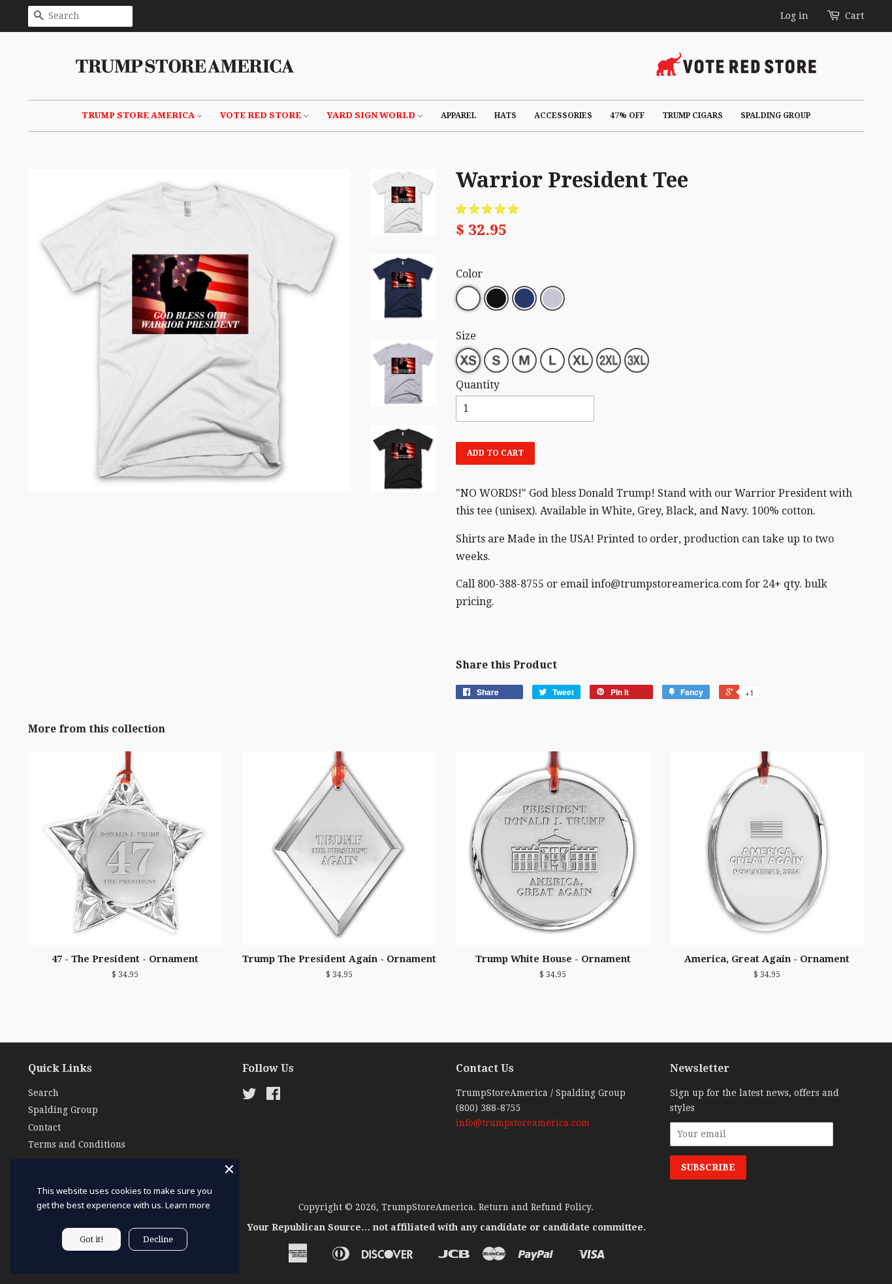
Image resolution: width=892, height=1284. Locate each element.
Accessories (563, 115)
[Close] (229, 1169)
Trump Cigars (692, 115)
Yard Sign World (372, 115)
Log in (794, 15)
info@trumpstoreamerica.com (523, 1123)
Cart (854, 15)
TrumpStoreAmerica (427, 1207)
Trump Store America (139, 115)
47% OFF (627, 115)
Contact (44, 1127)
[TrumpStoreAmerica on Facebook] (273, 1096)
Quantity (478, 385)
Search (43, 1093)
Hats (505, 115)
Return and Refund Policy (535, 1207)
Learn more (187, 1205)
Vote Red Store (261, 115)
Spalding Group (775, 115)
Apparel (459, 115)
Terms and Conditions (76, 1144)
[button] (488, 209)
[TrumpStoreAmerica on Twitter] (249, 1096)
